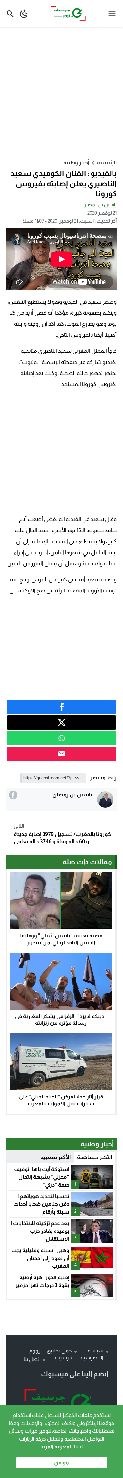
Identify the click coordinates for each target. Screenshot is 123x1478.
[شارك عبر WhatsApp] (62, 738)
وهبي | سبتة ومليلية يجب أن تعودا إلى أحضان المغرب (40, 1258)
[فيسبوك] (13, 795)
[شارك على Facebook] (62, 707)
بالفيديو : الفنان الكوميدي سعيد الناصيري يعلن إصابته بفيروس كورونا (63, 183)
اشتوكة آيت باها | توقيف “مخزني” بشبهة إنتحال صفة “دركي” (41, 1176)
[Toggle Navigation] (113, 13)
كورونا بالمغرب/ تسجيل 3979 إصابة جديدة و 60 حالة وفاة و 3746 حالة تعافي (62, 833)
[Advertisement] (61, 93)
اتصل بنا (32, 1359)
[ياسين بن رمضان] (105, 799)
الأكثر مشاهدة (94, 1157)
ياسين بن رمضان (99, 204)
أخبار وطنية (76, 162)
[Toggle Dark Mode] (24, 13)
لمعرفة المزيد (55, 1446)
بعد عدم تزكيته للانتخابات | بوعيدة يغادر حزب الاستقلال (40, 1231)
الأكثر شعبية (55, 1157)
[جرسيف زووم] (62, 1404)
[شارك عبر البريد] (62, 754)
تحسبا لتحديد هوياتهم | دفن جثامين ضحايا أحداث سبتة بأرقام (41, 1204)
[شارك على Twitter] (62, 722)
